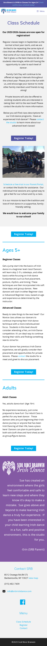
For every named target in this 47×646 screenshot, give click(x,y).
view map (33, 577)
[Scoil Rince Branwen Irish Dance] (8, 11)
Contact (23, 628)
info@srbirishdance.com (19, 591)
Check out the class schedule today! (27, 3)
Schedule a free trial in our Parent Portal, (23, 184)
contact (21, 356)
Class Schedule (23, 621)
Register (24, 625)
